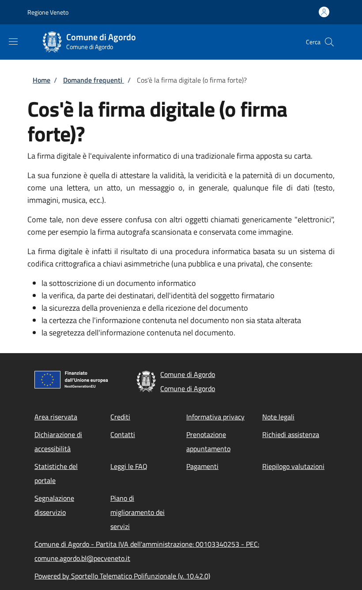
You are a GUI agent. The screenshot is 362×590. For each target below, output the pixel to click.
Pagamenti (202, 466)
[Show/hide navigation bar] (13, 41)
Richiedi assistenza (290, 434)
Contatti (122, 434)
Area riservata (55, 416)
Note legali (278, 416)
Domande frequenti (93, 80)
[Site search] (329, 42)
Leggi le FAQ (128, 466)
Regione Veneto (47, 12)
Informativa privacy (215, 416)
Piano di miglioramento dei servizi (137, 512)
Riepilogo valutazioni (293, 466)
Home (41, 80)
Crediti (120, 416)
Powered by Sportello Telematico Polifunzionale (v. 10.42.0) (122, 576)
